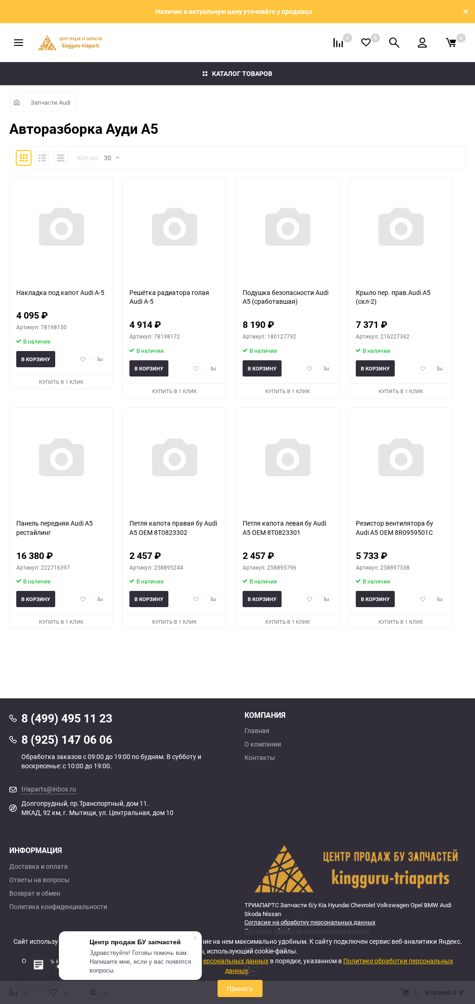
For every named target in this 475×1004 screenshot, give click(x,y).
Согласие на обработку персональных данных (309, 922)
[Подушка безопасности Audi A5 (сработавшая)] (288, 229)
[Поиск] (394, 43)
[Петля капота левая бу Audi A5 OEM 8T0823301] (288, 459)
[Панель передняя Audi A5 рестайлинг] (61, 459)
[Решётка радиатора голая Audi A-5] (174, 229)
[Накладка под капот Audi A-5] (61, 229)
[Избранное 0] (366, 42)
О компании (262, 744)
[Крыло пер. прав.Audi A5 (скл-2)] (401, 229)
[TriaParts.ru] (355, 868)
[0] (450, 42)
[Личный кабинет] (422, 43)
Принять (240, 988)
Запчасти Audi (51, 102)
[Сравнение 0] (338, 42)
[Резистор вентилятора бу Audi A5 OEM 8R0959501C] (401, 459)
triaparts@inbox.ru (48, 788)
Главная (257, 731)
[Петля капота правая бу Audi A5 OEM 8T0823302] (174, 459)
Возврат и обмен (34, 893)
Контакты (259, 757)
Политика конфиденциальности (58, 907)
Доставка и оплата (38, 866)
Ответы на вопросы (39, 880)
